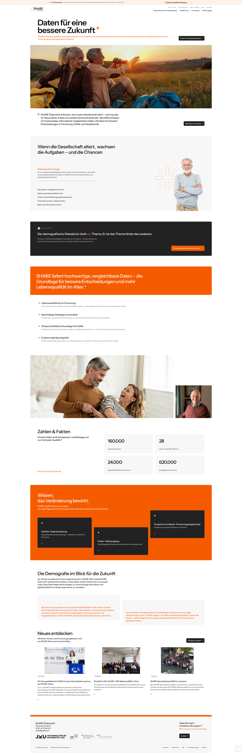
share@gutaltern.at (42, 730)
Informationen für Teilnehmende (165, 10)
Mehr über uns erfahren (193, 123)
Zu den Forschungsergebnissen (190, 38)
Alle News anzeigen (194, 640)
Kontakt (209, 7)
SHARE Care (184, 10)
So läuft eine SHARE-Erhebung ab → (176, 2)
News (203, 7)
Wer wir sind (172, 7)
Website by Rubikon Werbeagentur (61, 747)
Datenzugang (207, 10)
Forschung (195, 10)
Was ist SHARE (194, 7)
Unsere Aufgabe (183, 7)
